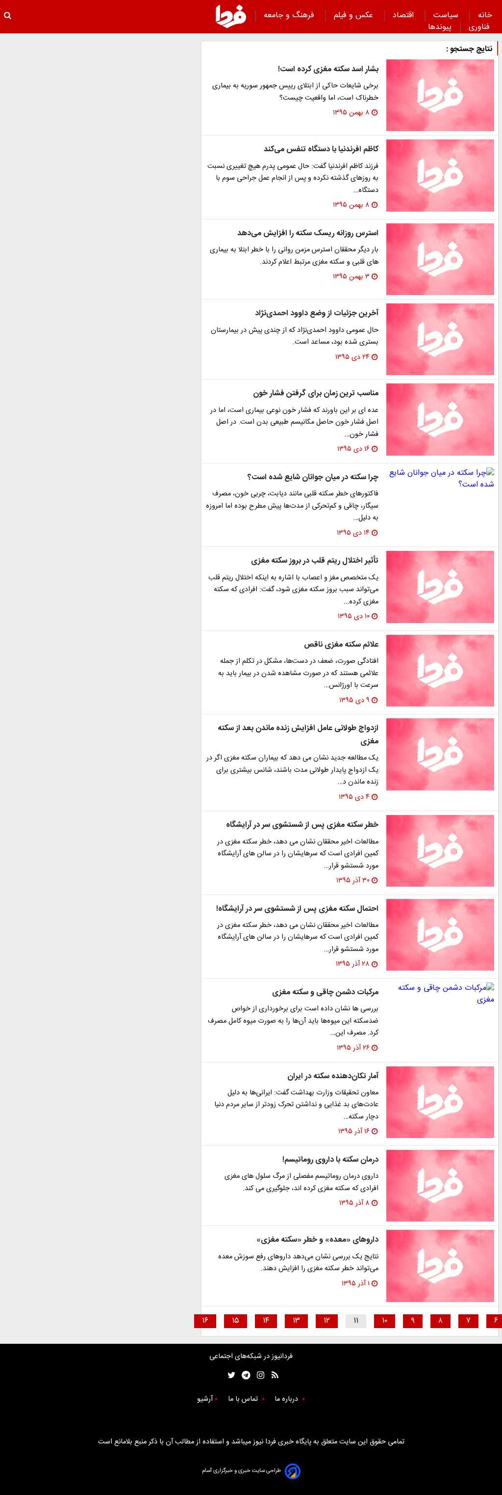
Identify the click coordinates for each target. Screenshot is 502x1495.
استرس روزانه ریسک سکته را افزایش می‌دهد (307, 233)
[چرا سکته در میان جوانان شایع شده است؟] (440, 479)
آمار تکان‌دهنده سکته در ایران (332, 1076)
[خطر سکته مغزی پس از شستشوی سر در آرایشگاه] (440, 851)
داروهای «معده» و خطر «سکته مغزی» (317, 1240)
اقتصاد (404, 15)
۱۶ (205, 1321)
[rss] (271, 1375)
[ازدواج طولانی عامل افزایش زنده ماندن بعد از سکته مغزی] (440, 754)
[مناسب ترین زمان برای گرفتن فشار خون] (440, 419)
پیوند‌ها (440, 27)
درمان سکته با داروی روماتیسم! (330, 1160)
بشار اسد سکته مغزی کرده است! (328, 69)
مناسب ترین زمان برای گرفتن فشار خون (315, 393)
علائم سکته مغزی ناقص (341, 645)
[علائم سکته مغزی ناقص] (440, 671)
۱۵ (235, 1321)
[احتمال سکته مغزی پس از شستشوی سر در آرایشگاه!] (440, 935)
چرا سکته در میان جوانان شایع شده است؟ (313, 477)
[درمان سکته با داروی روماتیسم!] (440, 1186)
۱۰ (384, 1321)
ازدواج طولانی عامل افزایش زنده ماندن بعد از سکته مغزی (298, 735)
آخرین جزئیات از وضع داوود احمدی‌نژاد (316, 313)
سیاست (447, 15)
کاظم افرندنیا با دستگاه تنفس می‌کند (321, 149)
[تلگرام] (243, 1375)
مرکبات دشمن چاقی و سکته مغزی (325, 992)
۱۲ (327, 1321)
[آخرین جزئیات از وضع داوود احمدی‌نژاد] (440, 339)
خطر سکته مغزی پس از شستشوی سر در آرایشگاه (302, 825)
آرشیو (205, 1399)
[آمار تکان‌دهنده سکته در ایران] (440, 1102)
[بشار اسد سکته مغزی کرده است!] (440, 95)
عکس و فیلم (355, 15)
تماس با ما (244, 1399)
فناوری (480, 27)
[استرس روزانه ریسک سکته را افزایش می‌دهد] (440, 259)
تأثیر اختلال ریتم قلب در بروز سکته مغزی (314, 561)
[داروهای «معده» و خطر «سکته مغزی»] (440, 1266)
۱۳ (296, 1321)
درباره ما (287, 1399)
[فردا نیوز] (231, 16)
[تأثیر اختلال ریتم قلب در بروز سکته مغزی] (440, 587)
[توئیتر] (229, 1375)
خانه (485, 15)
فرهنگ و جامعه (290, 15)
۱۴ (266, 1321)
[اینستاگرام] (258, 1375)
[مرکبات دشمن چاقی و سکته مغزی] (440, 994)
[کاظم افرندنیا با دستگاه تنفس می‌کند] (440, 175)
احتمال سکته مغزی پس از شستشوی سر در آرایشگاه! (297, 909)
